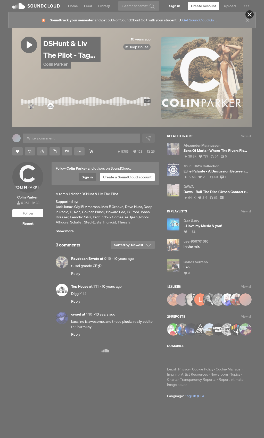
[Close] (249, 14)
